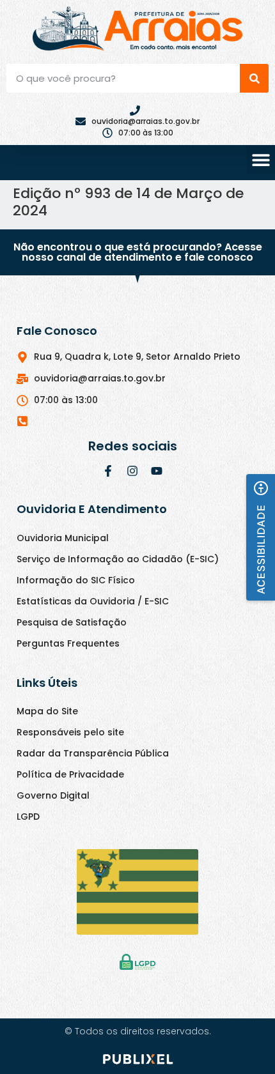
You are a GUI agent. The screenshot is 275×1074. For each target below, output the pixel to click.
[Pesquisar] (254, 78)
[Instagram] (132, 471)
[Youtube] (156, 471)
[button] (260, 159)
